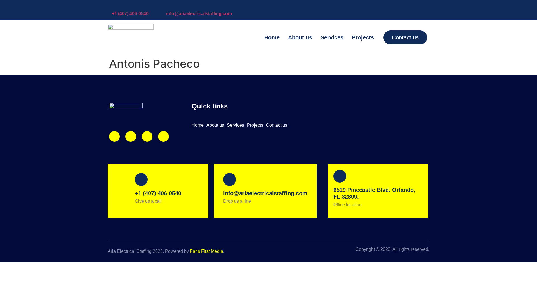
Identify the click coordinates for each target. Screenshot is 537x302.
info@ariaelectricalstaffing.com (199, 13)
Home (272, 37)
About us (300, 37)
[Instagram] (114, 136)
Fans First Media (206, 251)
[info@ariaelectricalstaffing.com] (169, 5)
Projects (363, 37)
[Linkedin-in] (147, 136)
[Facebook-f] (130, 136)
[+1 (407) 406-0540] (114, 5)
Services (332, 37)
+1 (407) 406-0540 (130, 13)
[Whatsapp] (163, 136)
